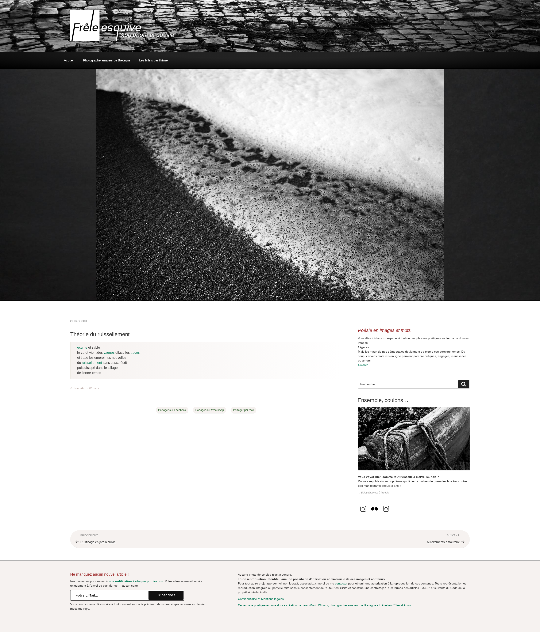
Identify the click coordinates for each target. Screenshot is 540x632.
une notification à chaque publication (136, 581)
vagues (109, 352)
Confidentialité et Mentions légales (261, 599)
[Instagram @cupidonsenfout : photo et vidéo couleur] (386, 513)
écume (82, 347)
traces (135, 352)
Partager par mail (243, 410)
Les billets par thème (153, 60)
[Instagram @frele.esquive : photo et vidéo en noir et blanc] (363, 513)
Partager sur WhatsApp (209, 410)
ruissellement (92, 362)
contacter (341, 583)
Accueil (69, 60)
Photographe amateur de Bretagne (106, 60)
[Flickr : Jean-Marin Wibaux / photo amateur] (374, 513)
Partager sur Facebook (172, 410)
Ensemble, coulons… (383, 400)
